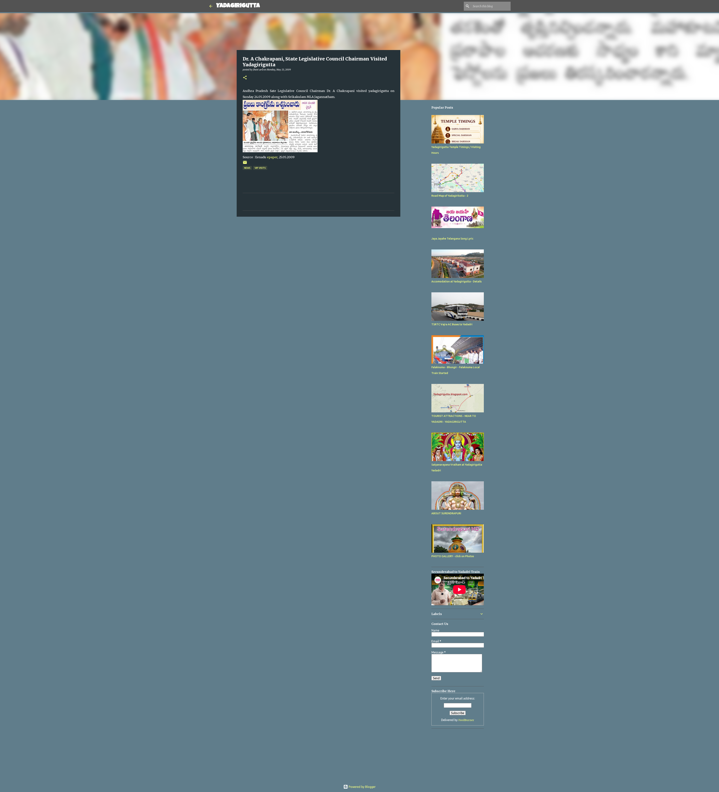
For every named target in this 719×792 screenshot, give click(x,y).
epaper (272, 157)
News (247, 168)
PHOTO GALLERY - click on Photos (452, 556)
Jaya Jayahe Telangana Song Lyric (452, 238)
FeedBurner (466, 720)
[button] (245, 77)
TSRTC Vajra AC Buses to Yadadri (451, 324)
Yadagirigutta (238, 6)
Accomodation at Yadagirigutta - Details (456, 281)
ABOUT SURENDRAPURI (446, 513)
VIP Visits (260, 168)
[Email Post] (245, 164)
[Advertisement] (419, 215)
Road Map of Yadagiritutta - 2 (449, 195)
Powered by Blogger (362, 786)
